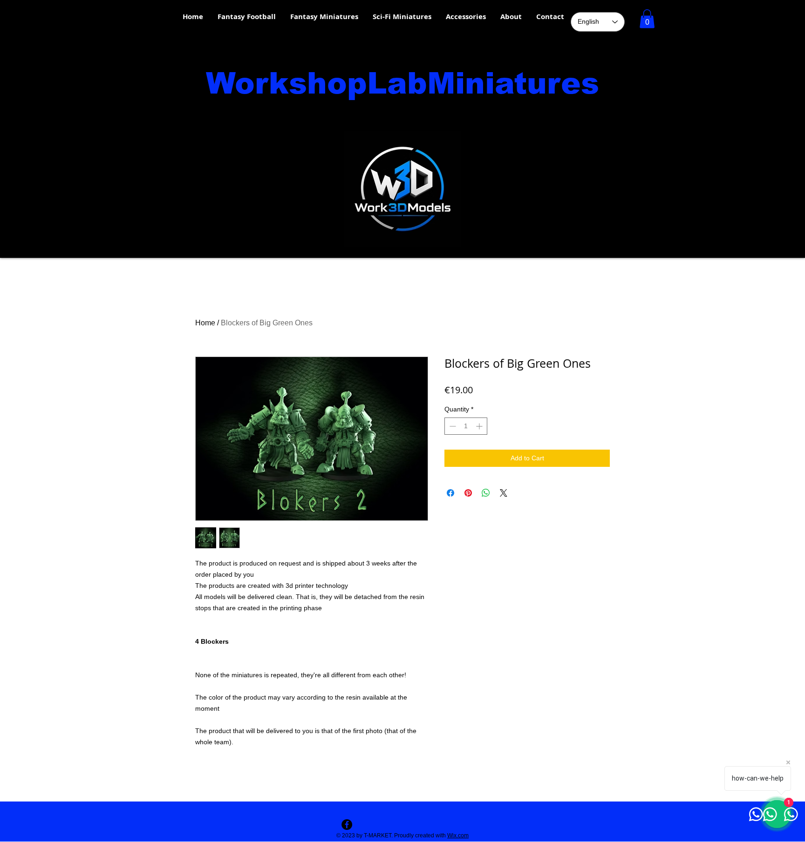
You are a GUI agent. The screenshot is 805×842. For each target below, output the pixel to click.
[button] (647, 18)
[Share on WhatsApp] (485, 492)
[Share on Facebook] (450, 492)
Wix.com (458, 835)
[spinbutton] (465, 426)
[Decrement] (451, 426)
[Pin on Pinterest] (468, 492)
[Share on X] (503, 492)
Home (205, 323)
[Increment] (480, 426)
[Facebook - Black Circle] (346, 824)
